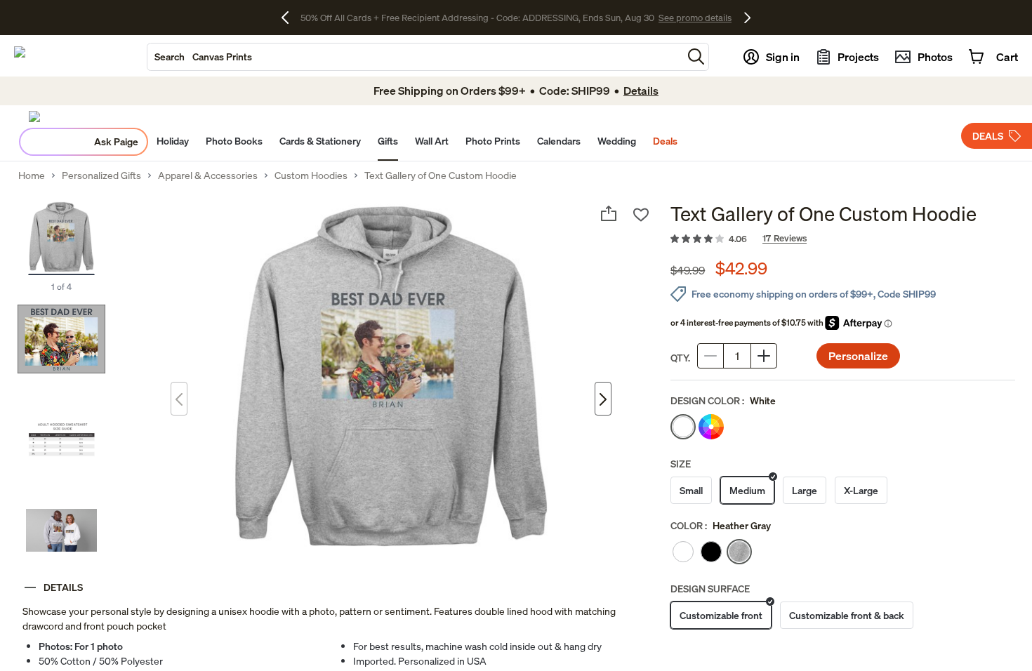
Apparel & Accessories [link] (208, 175)
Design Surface (710, 588)
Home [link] (31, 175)
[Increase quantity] (763, 355)
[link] (842, 239)
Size (680, 463)
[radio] (683, 426)
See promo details (614, 17)
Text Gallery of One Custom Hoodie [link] (440, 175)
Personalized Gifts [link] (101, 175)
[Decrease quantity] (710, 355)
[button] (696, 56)
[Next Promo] (747, 17)
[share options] (608, 213)
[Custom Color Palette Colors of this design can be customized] (711, 426)
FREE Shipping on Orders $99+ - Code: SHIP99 (477, 17)
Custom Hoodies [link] (311, 175)
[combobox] (415, 57)
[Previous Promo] (290, 17)
